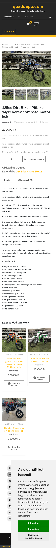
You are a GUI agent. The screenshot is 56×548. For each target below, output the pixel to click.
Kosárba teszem (36, 159)
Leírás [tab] (7, 180)
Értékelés (43, 122)
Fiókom (8, 31)
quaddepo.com (28, 6)
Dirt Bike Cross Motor (21, 44)
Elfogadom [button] (33, 523)
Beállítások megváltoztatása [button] (33, 536)
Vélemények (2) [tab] (25, 180)
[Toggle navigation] (51, 32)
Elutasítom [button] (33, 529)
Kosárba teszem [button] (15, 384)
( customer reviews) (24, 122)
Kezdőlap (6, 44)
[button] (47, 70)
